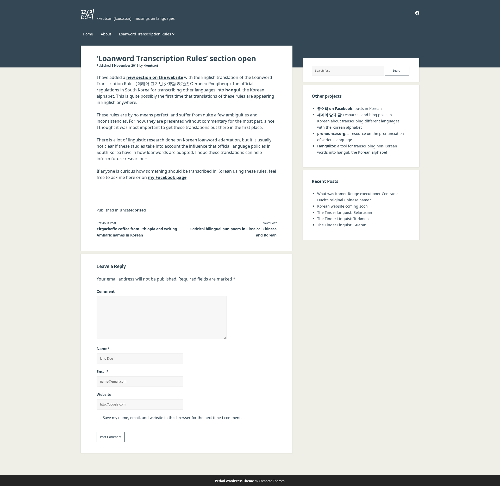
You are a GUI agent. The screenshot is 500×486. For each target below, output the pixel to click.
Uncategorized (133, 210)
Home (88, 34)
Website (104, 394)
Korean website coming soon (342, 206)
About (106, 34)
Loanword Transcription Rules (145, 34)
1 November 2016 (125, 65)
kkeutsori (150, 65)
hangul (232, 90)
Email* (103, 371)
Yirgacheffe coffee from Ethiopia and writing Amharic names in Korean (137, 232)
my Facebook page (167, 177)
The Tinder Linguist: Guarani (342, 224)
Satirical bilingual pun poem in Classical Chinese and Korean (233, 232)
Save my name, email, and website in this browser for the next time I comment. (172, 417)
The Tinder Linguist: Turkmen (343, 218)
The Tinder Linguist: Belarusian (344, 212)
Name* (103, 348)
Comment (106, 291)
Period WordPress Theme (234, 481)
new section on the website (154, 77)
